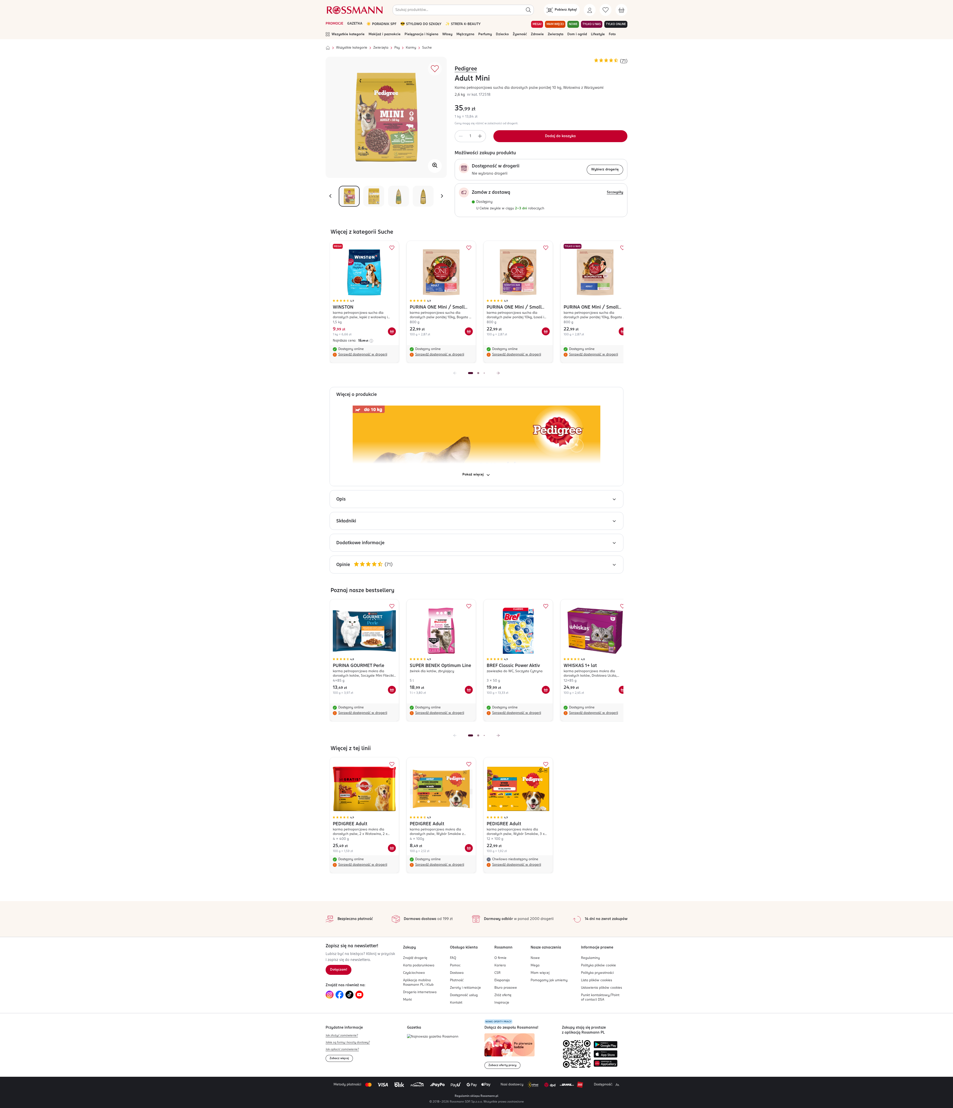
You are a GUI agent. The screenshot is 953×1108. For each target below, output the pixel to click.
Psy (397, 47)
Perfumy (485, 34)
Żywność (520, 34)
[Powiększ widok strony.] (617, 1084)
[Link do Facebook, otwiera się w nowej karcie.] (339, 995)
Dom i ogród (577, 34)
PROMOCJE (334, 23)
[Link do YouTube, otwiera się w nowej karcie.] (359, 995)
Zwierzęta (555, 34)
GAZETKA (354, 23)
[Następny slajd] (498, 373)
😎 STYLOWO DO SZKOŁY (420, 24)
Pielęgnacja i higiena (421, 34)
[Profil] (590, 10)
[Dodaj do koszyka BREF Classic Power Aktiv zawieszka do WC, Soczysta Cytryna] (546, 690)
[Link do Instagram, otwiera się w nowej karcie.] (330, 995)
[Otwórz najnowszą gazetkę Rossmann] (432, 1037)
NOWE (573, 24)
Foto (612, 34)
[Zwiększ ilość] (480, 136)
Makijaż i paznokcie (385, 34)
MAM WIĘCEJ (555, 24)
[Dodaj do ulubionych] (435, 69)
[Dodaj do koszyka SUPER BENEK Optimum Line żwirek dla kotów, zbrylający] (469, 690)
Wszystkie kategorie (348, 34)
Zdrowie (537, 34)
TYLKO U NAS (591, 24)
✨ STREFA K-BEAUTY (462, 24)
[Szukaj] (528, 9)
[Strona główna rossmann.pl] (354, 10)
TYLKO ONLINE (616, 24)
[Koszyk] (621, 10)
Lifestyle (598, 34)
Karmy (411, 47)
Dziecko (502, 34)
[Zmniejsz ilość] (461, 136)
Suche (427, 47)
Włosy (447, 34)
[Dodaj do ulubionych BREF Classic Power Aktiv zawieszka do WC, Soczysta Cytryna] (546, 606)
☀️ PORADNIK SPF (381, 24)
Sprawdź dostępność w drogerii (362, 354)
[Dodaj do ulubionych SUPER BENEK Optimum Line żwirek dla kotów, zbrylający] (469, 606)
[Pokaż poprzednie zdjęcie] (330, 196)
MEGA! (537, 24)
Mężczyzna (465, 34)
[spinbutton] (470, 136)
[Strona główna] (328, 48)
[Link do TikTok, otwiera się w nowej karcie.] (349, 995)
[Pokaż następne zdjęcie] (442, 196)
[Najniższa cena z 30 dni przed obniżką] (371, 341)
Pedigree (466, 69)
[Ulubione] (606, 10)
